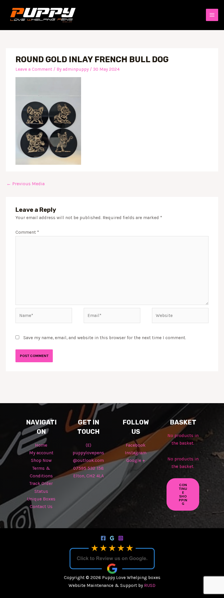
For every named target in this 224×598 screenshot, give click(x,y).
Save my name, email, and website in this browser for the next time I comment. (104, 337)
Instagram (135, 452)
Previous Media (25, 183)
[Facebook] (103, 538)
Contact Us (41, 506)
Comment (27, 232)
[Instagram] (120, 538)
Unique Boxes (41, 499)
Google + (135, 460)
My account (41, 452)
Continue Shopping (183, 494)
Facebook (136, 445)
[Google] (112, 538)
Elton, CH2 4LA (88, 476)
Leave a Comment (33, 69)
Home (41, 445)
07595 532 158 (88, 468)
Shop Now (41, 460)
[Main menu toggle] (212, 15)
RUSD (149, 585)
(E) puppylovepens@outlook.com (88, 453)
